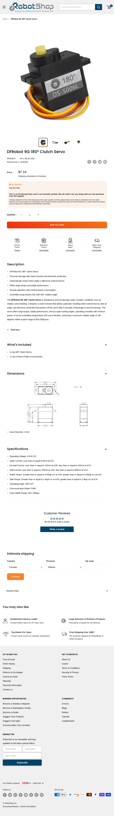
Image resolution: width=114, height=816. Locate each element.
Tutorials (66, 716)
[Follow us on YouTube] (26, 795)
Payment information (12, 685)
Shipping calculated (26, 176)
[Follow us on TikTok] (31, 795)
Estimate (15, 576)
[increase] (38, 215)
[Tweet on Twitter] (100, 162)
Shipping (7, 668)
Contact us (8, 689)
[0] (109, 7)
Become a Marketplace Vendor (17, 708)
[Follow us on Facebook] (5, 795)
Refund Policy (12, 591)
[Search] (98, 7)
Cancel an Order (10, 676)
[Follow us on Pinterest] (21, 795)
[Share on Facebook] (89, 162)
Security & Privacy (70, 672)
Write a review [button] (57, 529)
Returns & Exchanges (13, 672)
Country (11, 561)
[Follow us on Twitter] (10, 795)
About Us (66, 659)
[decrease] (21, 215)
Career (65, 664)
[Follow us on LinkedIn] (36, 795)
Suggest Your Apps (11, 721)
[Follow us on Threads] (42, 795)
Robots (65, 712)
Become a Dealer (11, 712)
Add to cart (57, 225)
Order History (9, 664)
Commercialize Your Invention (16, 725)
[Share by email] (105, 162)
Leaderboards (68, 721)
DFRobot (11, 159)
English (37, 783)
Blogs (64, 708)
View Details (44, 250)
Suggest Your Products (13, 716)
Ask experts (70, 250)
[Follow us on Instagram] (15, 795)
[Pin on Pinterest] (94, 162)
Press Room (67, 676)
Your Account (9, 659)
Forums (65, 703)
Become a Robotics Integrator (16, 703)
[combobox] (77, 7)
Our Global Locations (11, 783)
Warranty (7, 681)
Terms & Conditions (71, 668)
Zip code (89, 561)
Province (50, 561)
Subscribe (22, 762)
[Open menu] (4, 7)
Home (5, 19)
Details (17, 250)
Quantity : (12, 214)
